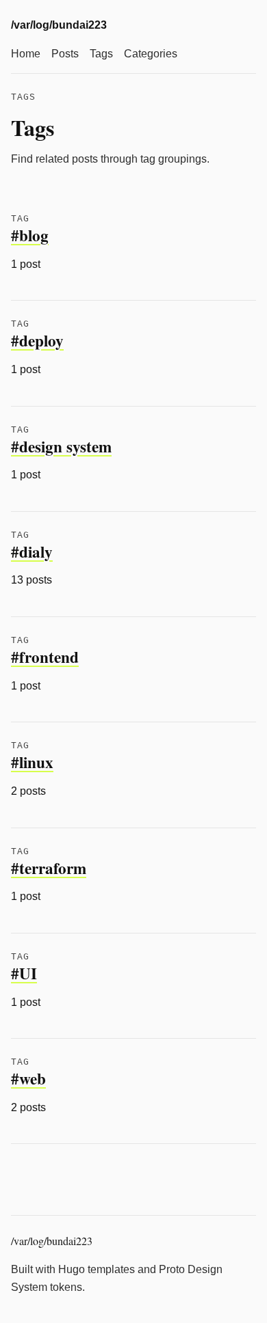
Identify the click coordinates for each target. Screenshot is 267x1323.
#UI (24, 973)
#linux (32, 762)
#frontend (45, 656)
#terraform (48, 867)
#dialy (32, 551)
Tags (101, 53)
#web (28, 1078)
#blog (30, 235)
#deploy (37, 340)
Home (25, 53)
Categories (150, 53)
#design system (61, 446)
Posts (65, 53)
